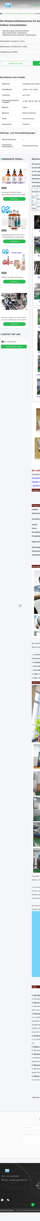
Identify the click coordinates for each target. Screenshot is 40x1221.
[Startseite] (8, 5)
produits (13, 13)
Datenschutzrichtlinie (7, 1210)
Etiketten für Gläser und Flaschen (12, 277)
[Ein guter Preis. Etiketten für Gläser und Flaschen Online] (14, 261)
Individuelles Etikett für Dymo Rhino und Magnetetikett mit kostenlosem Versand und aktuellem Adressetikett (13, 237)
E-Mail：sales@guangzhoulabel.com (15, 1180)
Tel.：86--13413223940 (11, 1176)
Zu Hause (23, 5)
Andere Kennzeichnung (25, 13)
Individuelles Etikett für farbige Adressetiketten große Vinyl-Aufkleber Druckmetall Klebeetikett (14, 194)
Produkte (35, 5)
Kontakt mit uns (14, 63)
